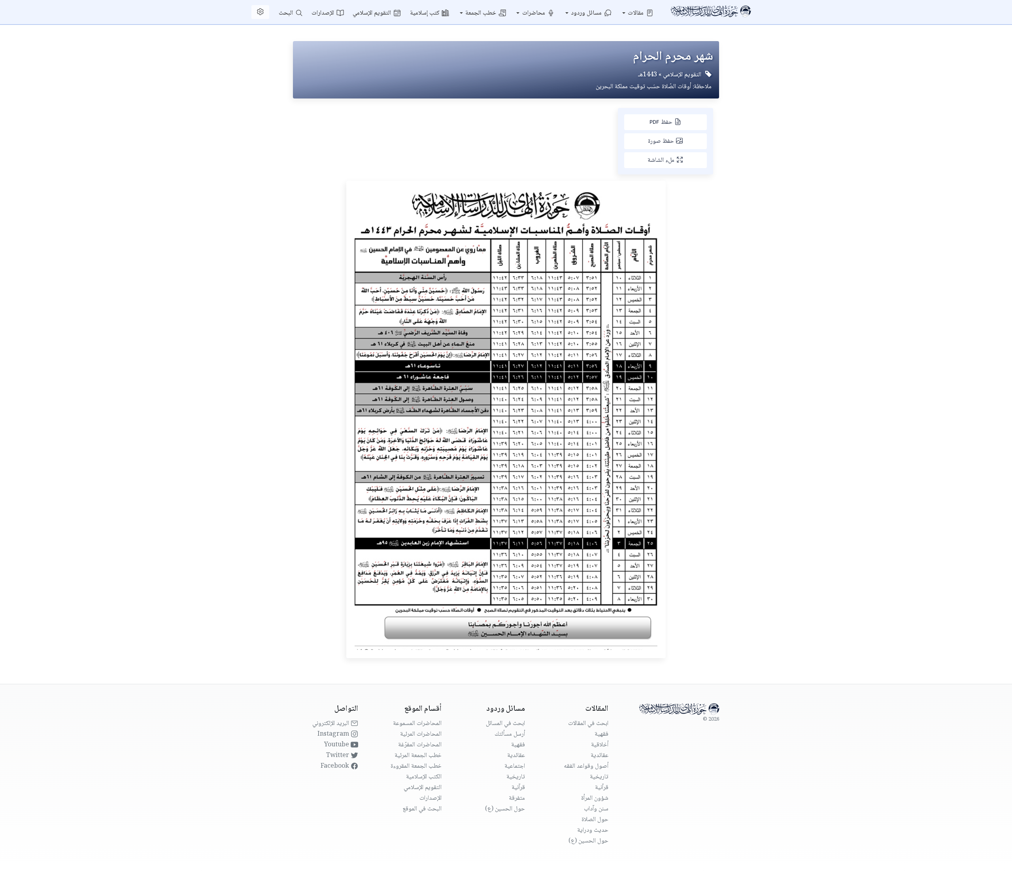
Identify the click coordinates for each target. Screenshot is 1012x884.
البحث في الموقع (422, 809)
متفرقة (517, 798)
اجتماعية (514, 766)
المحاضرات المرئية (421, 734)
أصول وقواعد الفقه (586, 766)
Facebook (336, 766)
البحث (287, 13)
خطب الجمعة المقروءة (416, 766)
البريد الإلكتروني (331, 723)
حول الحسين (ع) (588, 841)
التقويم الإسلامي (373, 13)
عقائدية (599, 755)
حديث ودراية (592, 830)
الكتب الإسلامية (424, 777)
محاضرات (534, 13)
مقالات (636, 13)
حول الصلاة (595, 819)
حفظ (661, 122)
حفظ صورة (662, 141)
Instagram (334, 734)
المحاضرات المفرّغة (420, 745)
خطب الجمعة (481, 13)
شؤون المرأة (594, 798)
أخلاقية (599, 745)
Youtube (337, 745)
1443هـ (647, 75)
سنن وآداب (596, 809)
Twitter (338, 755)
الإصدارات (324, 13)
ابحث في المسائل (505, 723)
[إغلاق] (229, 27)
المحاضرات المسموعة (417, 723)
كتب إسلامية (425, 13)
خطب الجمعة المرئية (418, 755)
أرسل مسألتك (510, 734)
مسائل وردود (587, 13)
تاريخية (599, 777)
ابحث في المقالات (588, 723)
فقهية (601, 734)
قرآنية (601, 787)
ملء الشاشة (662, 160)
